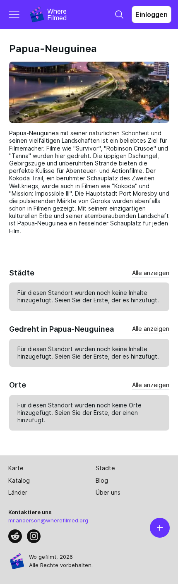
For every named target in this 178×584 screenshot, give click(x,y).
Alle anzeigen (150, 272)
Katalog (19, 480)
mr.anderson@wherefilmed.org (48, 520)
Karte (16, 468)
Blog (102, 480)
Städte (105, 468)
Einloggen (151, 14)
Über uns (108, 492)
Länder (17, 492)
